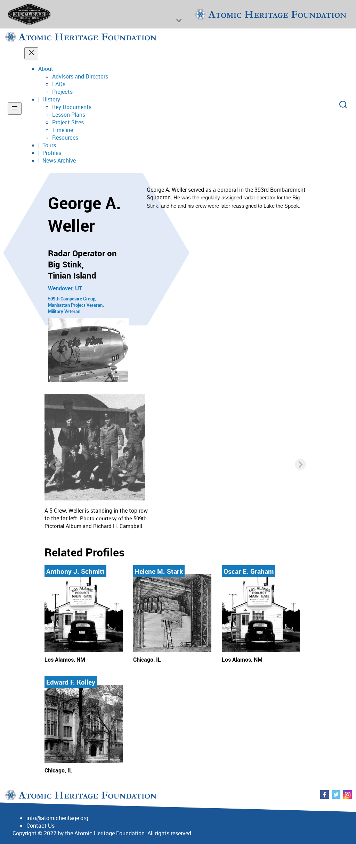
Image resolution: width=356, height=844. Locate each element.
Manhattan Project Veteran (75, 305)
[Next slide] (300, 464)
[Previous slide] (55, 464)
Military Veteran (64, 311)
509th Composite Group (71, 299)
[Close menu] (31, 53)
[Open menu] (15, 108)
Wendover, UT (65, 288)
